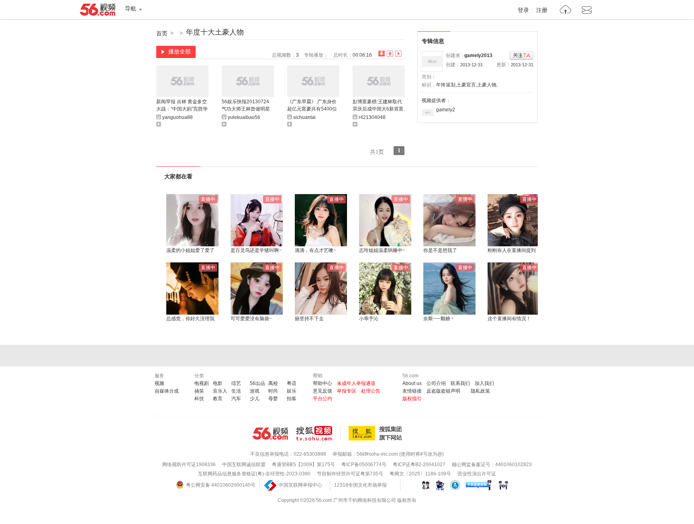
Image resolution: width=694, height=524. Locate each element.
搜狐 (377, 433)
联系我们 (460, 383)
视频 (159, 383)
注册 (541, 10)
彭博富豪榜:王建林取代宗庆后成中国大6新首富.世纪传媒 (379, 106)
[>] (566, 10)
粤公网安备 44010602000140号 (220, 485)
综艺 (236, 383)
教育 (217, 398)
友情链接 (412, 391)
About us (412, 383)
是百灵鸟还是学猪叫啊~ (256, 250)
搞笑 (199, 391)
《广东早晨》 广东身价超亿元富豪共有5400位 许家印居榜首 (312, 106)
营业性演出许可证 (476, 474)
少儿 (254, 398)
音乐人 (220, 391)
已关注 (521, 55)
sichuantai (304, 117)
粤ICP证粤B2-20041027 (419, 464)
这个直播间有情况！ (509, 318)
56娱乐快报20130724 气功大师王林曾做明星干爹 (246, 106)
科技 (199, 398)
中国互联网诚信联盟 (243, 464)
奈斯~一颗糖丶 (439, 318)
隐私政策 (480, 391)
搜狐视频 (318, 433)
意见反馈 (322, 391)
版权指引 (412, 398)
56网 (270, 433)
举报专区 (346, 391)
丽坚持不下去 (309, 318)
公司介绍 (436, 383)
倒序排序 (381, 54)
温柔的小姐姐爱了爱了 (190, 250)
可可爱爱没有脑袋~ (251, 318)
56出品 (257, 383)
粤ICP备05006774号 (363, 464)
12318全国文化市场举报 (360, 485)
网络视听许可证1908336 (189, 464)
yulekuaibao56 (244, 117)
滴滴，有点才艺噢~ (315, 250)
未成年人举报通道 (356, 383)
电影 (217, 383)
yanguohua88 (177, 117)
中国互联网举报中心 (300, 485)
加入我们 (484, 383)
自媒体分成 (167, 391)
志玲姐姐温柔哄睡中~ (382, 250)
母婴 (273, 398)
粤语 (291, 383)
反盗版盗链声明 (443, 391)
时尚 (273, 391)
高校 (273, 383)
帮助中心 (322, 383)
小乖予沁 (368, 318)
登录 (523, 10)
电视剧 (201, 383)
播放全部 (179, 51)
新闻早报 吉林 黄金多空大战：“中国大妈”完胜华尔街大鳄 (182, 106)
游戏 (254, 391)
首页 (161, 33)
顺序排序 (390, 54)
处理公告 (370, 391)
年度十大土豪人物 (215, 32)
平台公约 (322, 398)
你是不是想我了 (440, 250)
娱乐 (291, 391)
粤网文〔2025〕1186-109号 (420, 474)
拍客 (291, 398)
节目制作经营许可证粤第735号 (350, 474)
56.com (97, 11)
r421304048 (372, 117)
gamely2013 (478, 55)
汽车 (236, 398)
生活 (236, 391)
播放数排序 (398, 54)
